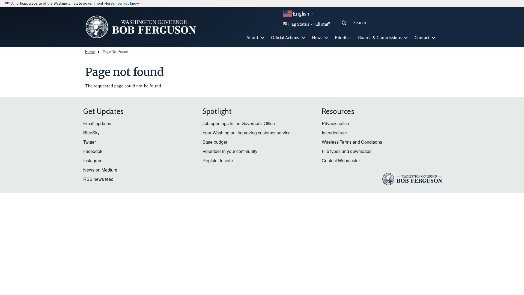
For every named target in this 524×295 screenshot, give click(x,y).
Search (345, 22)
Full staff (321, 24)
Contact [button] (423, 37)
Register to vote (218, 160)
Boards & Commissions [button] (380, 37)
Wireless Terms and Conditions (352, 142)
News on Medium (100, 170)
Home (90, 51)
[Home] (140, 27)
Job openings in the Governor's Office (239, 123)
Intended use (334, 132)
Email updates (97, 123)
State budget (215, 142)
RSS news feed (98, 179)
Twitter (89, 142)
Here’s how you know (122, 3)
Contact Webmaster (341, 160)
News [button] (317, 37)
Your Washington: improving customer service (247, 132)
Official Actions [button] (285, 37)
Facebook (92, 151)
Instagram (92, 160)
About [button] (253, 37)
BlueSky (91, 132)
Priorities (343, 37)
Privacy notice (335, 123)
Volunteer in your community (230, 151)
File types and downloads (346, 151)
